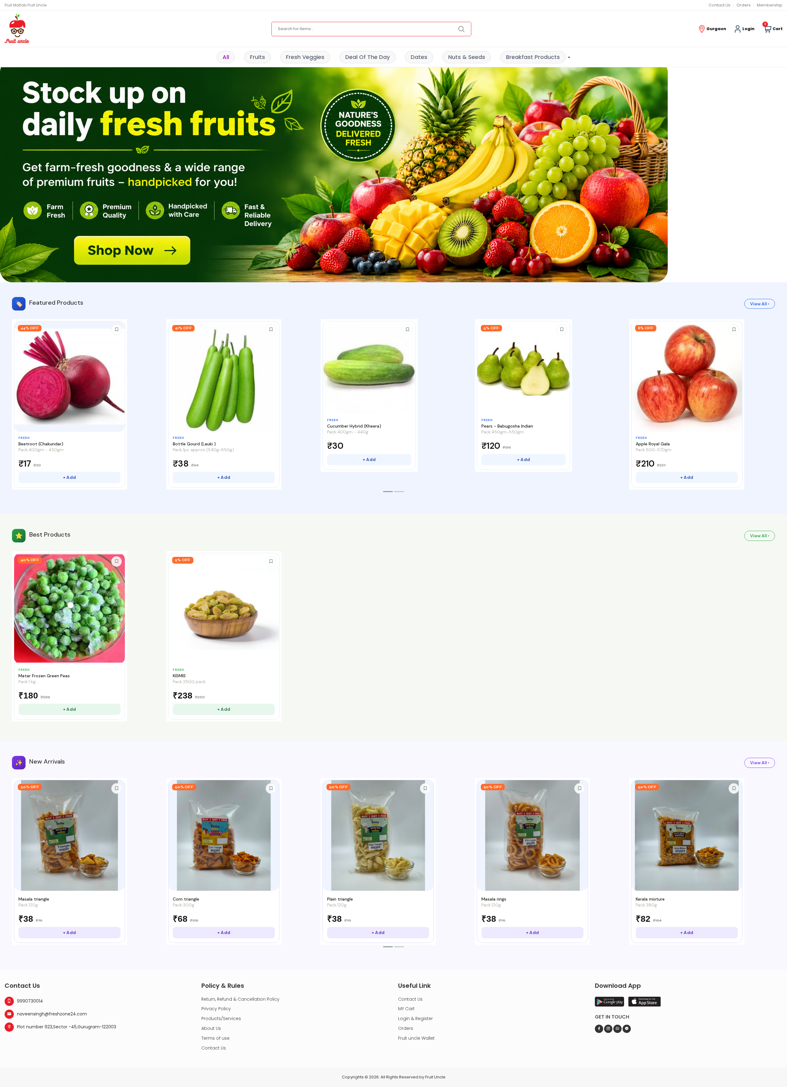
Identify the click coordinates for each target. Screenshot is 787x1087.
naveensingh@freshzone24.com (52, 1014)
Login (748, 29)
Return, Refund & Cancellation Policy (240, 999)
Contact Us (719, 5)
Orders (744, 5)
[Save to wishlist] (116, 329)
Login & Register (415, 1018)
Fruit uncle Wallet (416, 1038)
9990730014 (30, 1001)
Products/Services (221, 1018)
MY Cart (406, 1009)
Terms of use (215, 1038)
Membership (769, 5)
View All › (759, 304)
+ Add (69, 477)
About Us (211, 1028)
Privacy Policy (216, 1009)
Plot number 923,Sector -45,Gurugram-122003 (66, 1027)
